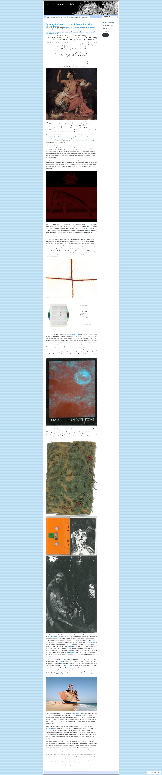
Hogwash (90, 661)
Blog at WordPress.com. (81, 772)
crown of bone (61, 28)
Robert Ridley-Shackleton (57, 137)
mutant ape (58, 31)
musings (66, 27)
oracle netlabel (49, 32)
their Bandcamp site (66, 661)
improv (60, 29)
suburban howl (81, 32)
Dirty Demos (73, 430)
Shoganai (49, 728)
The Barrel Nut (91, 140)
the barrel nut (85, 17)
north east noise (90, 31)
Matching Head (93, 642)
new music (70, 27)
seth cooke (64, 32)
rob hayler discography (74, 17)
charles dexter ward (53, 28)
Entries (75, 773)
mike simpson (52, 31)
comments (82, 773)
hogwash (56, 29)
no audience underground (80, 27)
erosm (79, 28)
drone (75, 28)
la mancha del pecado (74, 29)
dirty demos (71, 28)
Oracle (88, 226)
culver (66, 28)
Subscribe (105, 34)
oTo (65, 17)
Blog (48, 17)
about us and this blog (56, 17)
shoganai (69, 32)
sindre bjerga (75, 32)
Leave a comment (90, 27)
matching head (88, 29)
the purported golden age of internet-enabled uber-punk (80, 137)
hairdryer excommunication (74, 334)
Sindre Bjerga (70, 652)
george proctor (84, 28)
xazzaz (56, 33)
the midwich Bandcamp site (82, 138)
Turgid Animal (53, 636)
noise (85, 31)
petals (59, 32)
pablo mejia (55, 32)
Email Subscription (109, 22)
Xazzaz (70, 646)
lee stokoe (82, 29)
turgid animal (51, 33)
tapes (87, 32)
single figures (68, 665)
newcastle (69, 31)
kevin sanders (65, 29)
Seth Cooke (78, 336)
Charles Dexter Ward (77, 713)
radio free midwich (60, 4)
